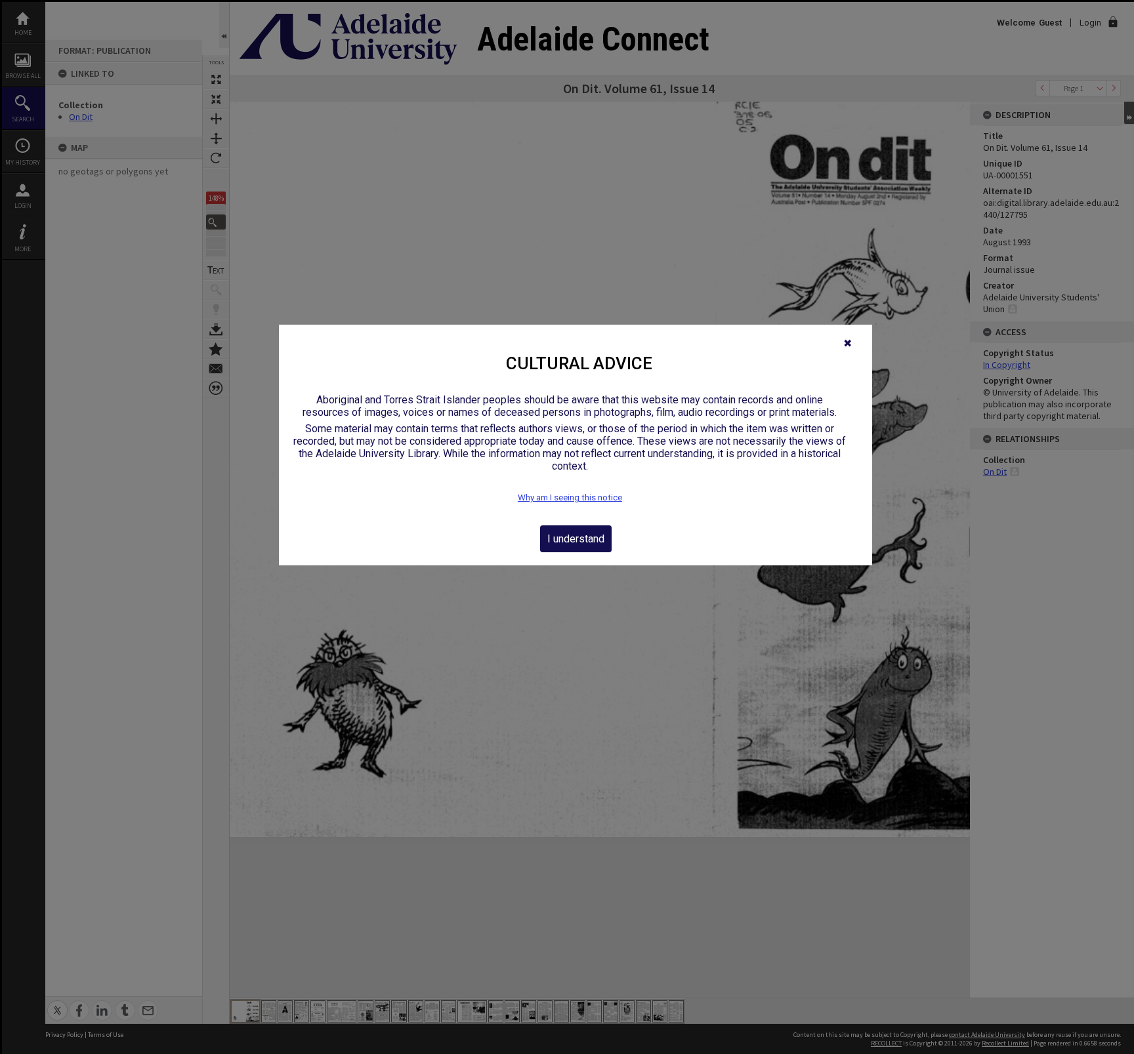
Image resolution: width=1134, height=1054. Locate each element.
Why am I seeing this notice (570, 497)
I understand (575, 539)
